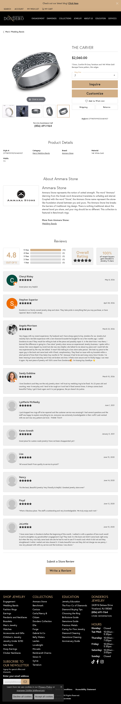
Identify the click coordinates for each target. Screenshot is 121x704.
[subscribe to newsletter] (25, 682)
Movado (36, 648)
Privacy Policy (45, 687)
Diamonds (52, 18)
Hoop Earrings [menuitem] (10, 648)
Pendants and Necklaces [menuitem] (15, 617)
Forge (35, 629)
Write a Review (60, 570)
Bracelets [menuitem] (7, 621)
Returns (106, 107)
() (64, 250)
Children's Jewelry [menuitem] (12, 637)
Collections (65, 18)
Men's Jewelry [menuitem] (10, 625)
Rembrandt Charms (42, 652)
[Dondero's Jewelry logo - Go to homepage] (14, 18)
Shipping (83, 107)
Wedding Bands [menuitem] (10, 605)
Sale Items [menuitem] (8, 644)
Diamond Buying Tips (72, 609)
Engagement (38, 18)
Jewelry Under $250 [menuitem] (13, 640)
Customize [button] (94, 93)
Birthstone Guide (70, 617)
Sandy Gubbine (27, 373)
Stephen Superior (28, 299)
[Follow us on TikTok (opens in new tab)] (93, 662)
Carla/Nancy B (40, 613)
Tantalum (37, 664)
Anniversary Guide (71, 640)
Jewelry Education (71, 601)
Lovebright (38, 644)
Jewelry (78, 18)
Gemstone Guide (70, 621)
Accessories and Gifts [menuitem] (13, 633)
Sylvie (35, 660)
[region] (36, 70)
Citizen (36, 617)
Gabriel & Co (39, 633)
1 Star (26, 262)
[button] (7, 9)
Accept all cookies (44, 696)
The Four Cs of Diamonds (74, 605)
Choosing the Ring (71, 613)
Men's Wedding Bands (14, 32)
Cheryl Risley (26, 276)
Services (112, 18)
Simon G (37, 656)
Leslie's (36, 640)
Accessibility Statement (85, 689)
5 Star (26, 250)
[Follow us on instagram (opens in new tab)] (102, 662)
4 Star (26, 253)
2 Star (26, 259)
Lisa (21, 453)
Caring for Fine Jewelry (73, 629)
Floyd (22, 500)
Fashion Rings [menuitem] (10, 609)
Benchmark (38, 605)
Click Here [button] (73, 3)
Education (100, 18)
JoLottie (23, 523)
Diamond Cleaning (71, 633)
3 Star (26, 256)
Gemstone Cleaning (71, 637)
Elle (34, 625)
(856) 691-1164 (43, 125)
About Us (88, 18)
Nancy (22, 477)
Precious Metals (70, 625)
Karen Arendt (26, 430)
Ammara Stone (67, 153)
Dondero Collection (42, 621)
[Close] (117, 3)
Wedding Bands (49, 223)
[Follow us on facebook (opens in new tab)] (97, 662)
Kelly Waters (39, 637)
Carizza (36, 609)
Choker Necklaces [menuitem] (12, 652)
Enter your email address (16, 675)
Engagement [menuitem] (9, 601)
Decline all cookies (22, 696)
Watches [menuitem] (7, 629)
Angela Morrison (28, 325)
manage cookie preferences (31, 690)
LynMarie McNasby (29, 402)
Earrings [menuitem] (7, 613)
